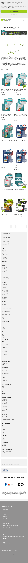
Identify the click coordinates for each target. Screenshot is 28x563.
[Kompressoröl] (17, 54)
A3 (3, 315)
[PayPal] (5, 485)
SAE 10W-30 (5, 290)
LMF (3, 454)
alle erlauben (14, 11)
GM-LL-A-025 (5, 369)
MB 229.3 (4, 404)
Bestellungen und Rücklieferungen (10, 525)
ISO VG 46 (4, 295)
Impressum (5, 509)
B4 (3, 317)
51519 (3, 364)
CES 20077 (4, 353)
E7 (3, 318)
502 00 (4, 445)
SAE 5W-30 (4, 288)
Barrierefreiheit (6, 523)
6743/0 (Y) (4, 380)
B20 (3, 436)
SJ (3, 331)
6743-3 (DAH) (5, 381)
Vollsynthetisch (5, 280)
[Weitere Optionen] (5, 471)
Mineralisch (5, 277)
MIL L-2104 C (5, 416)
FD (3, 389)
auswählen (14, 14)
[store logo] (9, 20)
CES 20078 (4, 354)
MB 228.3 (4, 402)
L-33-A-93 (4, 345)
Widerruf (5, 516)
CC (3, 323)
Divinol (4, 268)
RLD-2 (3, 432)
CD (3, 324)
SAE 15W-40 (5, 293)
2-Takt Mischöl (5, 241)
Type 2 (4, 420)
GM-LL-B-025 (5, 370)
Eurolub (4, 270)
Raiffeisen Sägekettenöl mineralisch (6, 215)
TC (3, 335)
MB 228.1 (4, 400)
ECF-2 (3, 341)
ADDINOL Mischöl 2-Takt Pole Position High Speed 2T (7, 115)
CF (3, 325)
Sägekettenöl (5, 244)
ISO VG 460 (4, 304)
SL (3, 332)
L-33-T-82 (4, 347)
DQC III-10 (4, 358)
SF (3, 330)
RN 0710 (4, 431)
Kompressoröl (5, 245)
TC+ (3, 337)
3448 (3, 379)
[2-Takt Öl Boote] (20, 47)
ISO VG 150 (4, 300)
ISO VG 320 (4, 302)
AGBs (4, 514)
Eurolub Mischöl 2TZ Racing (7, 165)
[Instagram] (22, 485)
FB (3, 386)
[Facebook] (18, 485)
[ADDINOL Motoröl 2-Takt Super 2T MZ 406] (14, 34)
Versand (5, 512)
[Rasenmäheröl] (14, 47)
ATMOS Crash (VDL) (6, 451)
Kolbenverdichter (6, 311)
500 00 (4, 444)
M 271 (3, 410)
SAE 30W (4, 294)
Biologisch (4, 275)
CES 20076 (4, 351)
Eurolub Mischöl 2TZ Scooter (20, 165)
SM (3, 334)
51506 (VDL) (5, 363)
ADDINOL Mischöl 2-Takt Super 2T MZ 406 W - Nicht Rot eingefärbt (20, 116)
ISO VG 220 (4, 301)
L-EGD (3, 377)
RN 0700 (4, 429)
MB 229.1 (4, 403)
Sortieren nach (13, 37)
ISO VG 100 (4, 298)
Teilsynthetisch (5, 278)
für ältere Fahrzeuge (6, 308)
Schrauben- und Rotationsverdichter (9, 310)
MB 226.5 (4, 399)
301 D (3, 425)
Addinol (4, 267)
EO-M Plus (4, 393)
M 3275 (4, 412)
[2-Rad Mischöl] (7, 47)
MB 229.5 (4, 406)
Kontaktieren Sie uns (7, 527)
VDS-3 (3, 439)
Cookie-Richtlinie (11, 7)
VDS (3, 438)
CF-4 (3, 327)
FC (3, 387)
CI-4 (3, 328)
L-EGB (3, 374)
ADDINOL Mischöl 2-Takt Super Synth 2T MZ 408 (7, 90)
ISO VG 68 (4, 297)
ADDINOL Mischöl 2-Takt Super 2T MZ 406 (20, 90)
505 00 (4, 446)
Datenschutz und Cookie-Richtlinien (11, 521)
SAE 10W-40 (5, 291)
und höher (6, 262)
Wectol (4, 271)
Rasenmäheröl (5, 243)
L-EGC (3, 376)
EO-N (3, 394)
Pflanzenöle (5, 284)
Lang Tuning (5, 452)
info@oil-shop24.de (7, 543)
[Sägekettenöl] (10, 54)
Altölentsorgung (6, 518)
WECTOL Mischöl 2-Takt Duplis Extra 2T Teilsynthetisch (20, 215)
